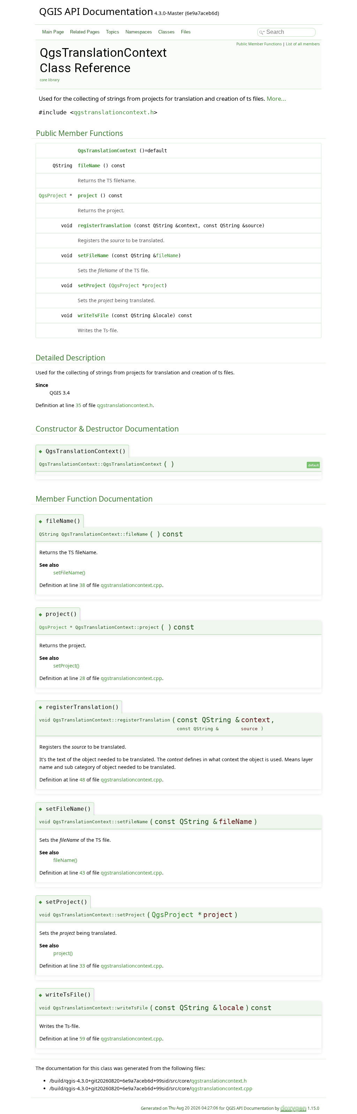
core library (49, 79)
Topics (112, 32)
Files (186, 32)
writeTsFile (93, 315)
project (87, 195)
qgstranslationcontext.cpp (131, 585)
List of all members (303, 43)
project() (63, 953)
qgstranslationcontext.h (114, 112)
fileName (89, 165)
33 (82, 965)
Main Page (53, 32)
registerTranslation (104, 225)
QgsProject (53, 195)
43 (82, 872)
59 (82, 1038)
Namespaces (139, 32)
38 (82, 585)
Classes (166, 32)
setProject (92, 285)
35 (78, 405)
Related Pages (85, 32)
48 (82, 779)
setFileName (93, 255)
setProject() (66, 665)
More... (276, 98)
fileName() (65, 860)
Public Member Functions (259, 43)
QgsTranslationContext (107, 150)
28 (82, 678)
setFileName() (69, 572)
